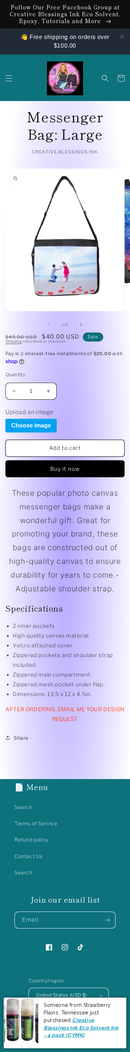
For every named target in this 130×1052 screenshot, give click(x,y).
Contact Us (28, 856)
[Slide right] (81, 324)
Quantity (15, 374)
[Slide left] (49, 324)
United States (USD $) (61, 995)
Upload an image (29, 412)
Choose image (31, 425)
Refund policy (31, 839)
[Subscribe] (107, 920)
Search (23, 807)
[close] (122, 36)
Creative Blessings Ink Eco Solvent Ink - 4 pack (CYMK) (81, 1027)
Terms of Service (35, 823)
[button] (9, 78)
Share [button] (21, 738)
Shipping (13, 341)
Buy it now (65, 469)
